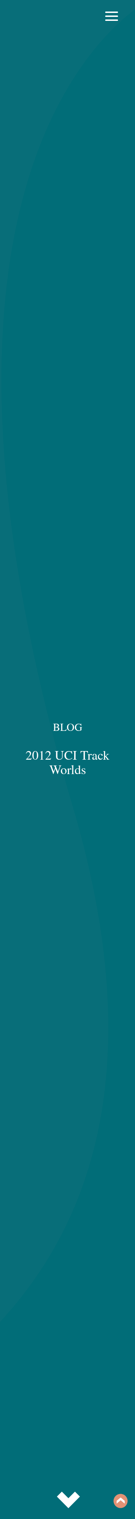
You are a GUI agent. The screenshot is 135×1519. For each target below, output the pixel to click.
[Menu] (111, 21)
